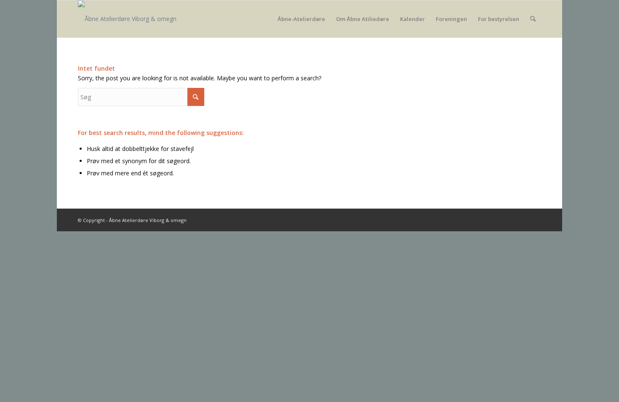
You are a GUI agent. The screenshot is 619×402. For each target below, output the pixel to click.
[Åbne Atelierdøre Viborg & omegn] (127, 18)
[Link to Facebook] (534, 219)
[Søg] (533, 18)
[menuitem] (301, 18)
